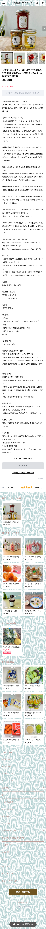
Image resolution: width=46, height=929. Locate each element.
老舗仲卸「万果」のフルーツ (12, 831)
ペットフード (6, 845)
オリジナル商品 (7, 802)
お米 (3, 795)
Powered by (20, 906)
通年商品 (5, 788)
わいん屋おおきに (8, 874)
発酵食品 (5, 816)
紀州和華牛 (6, 852)
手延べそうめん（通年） (10, 881)
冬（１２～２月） (7, 781)
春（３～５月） (7, 759)
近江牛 (4, 859)
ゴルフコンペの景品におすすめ (13, 838)
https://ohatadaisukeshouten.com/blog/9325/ (21, 242)
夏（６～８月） (7, 766)
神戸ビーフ (6, 866)
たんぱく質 (6, 824)
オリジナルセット (8, 809)
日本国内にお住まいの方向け (23, 473)
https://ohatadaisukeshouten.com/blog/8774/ (22, 249)
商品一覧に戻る (23, 892)
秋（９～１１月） (7, 773)
